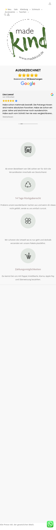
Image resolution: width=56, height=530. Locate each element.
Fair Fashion (7, 432)
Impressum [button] (13, 522)
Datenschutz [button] (37, 519)
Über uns (5, 340)
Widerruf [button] (11, 519)
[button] (6, 320)
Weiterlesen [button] (8, 117)
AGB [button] (24, 519)
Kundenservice (8, 314)
